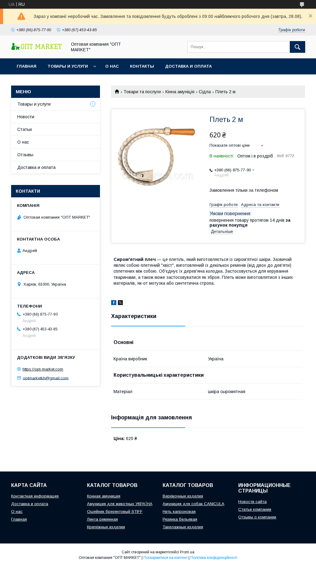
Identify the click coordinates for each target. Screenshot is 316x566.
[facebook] (113, 303)
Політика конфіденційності (213, 558)
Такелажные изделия (183, 527)
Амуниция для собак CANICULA (193, 503)
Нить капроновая (179, 511)
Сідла (205, 91)
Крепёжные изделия (106, 527)
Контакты (142, 66)
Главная (26, 66)
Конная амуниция (103, 496)
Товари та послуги (142, 91)
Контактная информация (35, 496)
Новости (25, 116)
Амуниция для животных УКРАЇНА (119, 503)
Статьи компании (254, 509)
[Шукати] (297, 47)
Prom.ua (187, 552)
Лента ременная (102, 519)
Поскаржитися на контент (165, 558)
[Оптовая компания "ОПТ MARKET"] (37, 49)
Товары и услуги (68, 66)
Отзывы (25, 154)
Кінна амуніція (179, 91)
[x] (120, 303)
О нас (112, 66)
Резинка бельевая (180, 519)
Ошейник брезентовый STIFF (115, 511)
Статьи (24, 129)
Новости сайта (252, 501)
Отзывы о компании (257, 517)
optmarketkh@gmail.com (46, 377)
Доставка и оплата (188, 66)
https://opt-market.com (43, 369)
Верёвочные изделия (183, 496)
